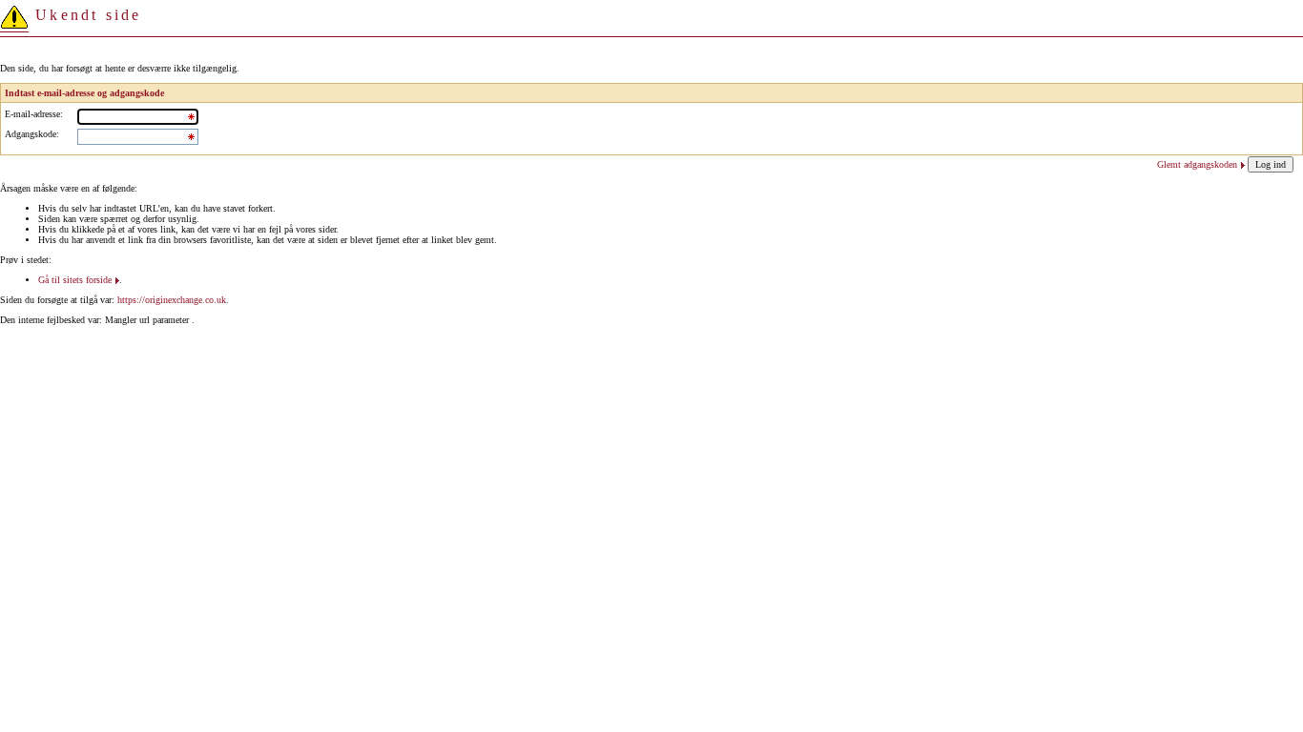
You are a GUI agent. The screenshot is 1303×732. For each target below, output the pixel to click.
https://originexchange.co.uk (171, 300)
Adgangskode (30, 134)
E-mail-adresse (32, 114)
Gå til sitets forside (75, 279)
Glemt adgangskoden (1197, 164)
